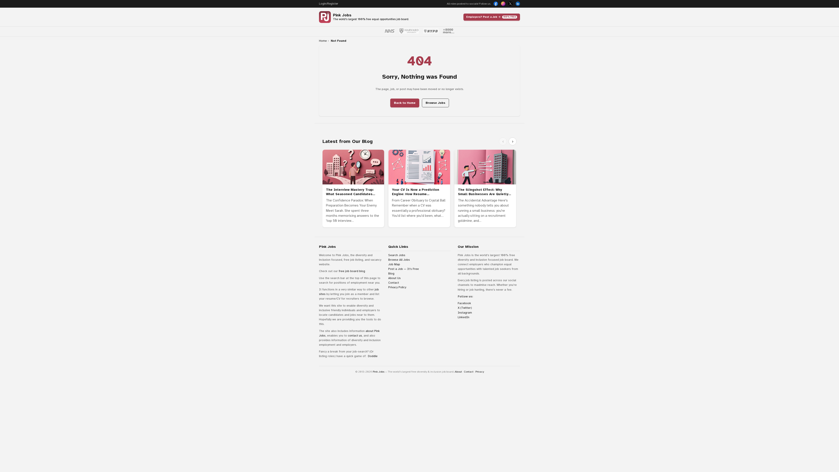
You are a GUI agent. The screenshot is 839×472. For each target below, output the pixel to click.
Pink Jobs (342, 15)
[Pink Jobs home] (325, 17)
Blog (391, 273)
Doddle (373, 356)
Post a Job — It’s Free (403, 269)
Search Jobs (396, 255)
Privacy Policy (397, 287)
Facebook (464, 303)
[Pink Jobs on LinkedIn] (518, 4)
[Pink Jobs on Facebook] (496, 4)
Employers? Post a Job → (491, 16)
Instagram (465, 312)
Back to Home (405, 103)
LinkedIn (463, 317)
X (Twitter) (465, 308)
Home (323, 41)
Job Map (394, 264)
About (458, 371)
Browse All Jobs (399, 260)
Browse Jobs (435, 103)
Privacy (479, 371)
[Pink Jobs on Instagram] (503, 4)
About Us (394, 278)
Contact (393, 283)
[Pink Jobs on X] (510, 4)
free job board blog (352, 271)
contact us (355, 335)
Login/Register (328, 3)
